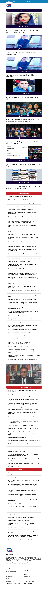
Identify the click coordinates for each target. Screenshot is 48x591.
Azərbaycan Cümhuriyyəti (13, 583)
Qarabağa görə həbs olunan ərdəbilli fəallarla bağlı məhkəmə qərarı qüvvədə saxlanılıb (23, 120)
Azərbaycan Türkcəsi (12, 1)
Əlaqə (25, 574)
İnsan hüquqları (10, 581)
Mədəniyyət (9, 578)
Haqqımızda (27, 576)
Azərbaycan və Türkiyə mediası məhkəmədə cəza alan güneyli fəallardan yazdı (23, 187)
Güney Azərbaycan (11, 571)
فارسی (21, 1)
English (28, 1)
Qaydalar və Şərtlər (29, 581)
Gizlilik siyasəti (28, 579)
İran (7, 586)
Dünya (8, 574)
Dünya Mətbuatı (10, 576)
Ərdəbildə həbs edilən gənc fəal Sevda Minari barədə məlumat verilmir (22, 31)
